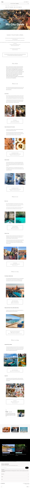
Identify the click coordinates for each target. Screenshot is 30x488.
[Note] (4, 483)
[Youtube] (2, 483)
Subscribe (27, 467)
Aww (23, 483)
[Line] (3, 483)
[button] (27, 486)
